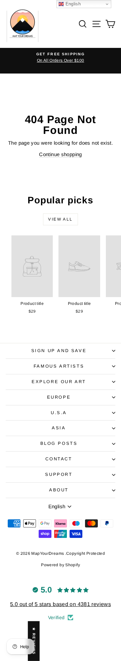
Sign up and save (59, 350)
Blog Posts (59, 443)
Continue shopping (60, 154)
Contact (58, 458)
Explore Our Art (59, 381)
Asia (59, 427)
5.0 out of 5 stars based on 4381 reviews (60, 604)
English (72, 3)
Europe (59, 397)
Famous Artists (59, 366)
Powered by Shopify (60, 565)
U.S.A (59, 412)
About (59, 489)
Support (58, 474)
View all (60, 219)
